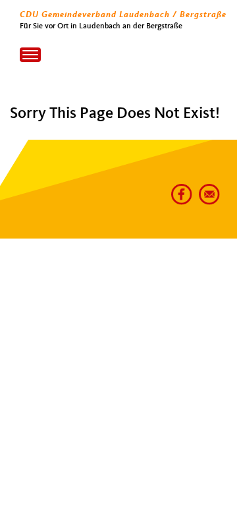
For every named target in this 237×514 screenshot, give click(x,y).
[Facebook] (179, 189)
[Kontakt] (206, 189)
